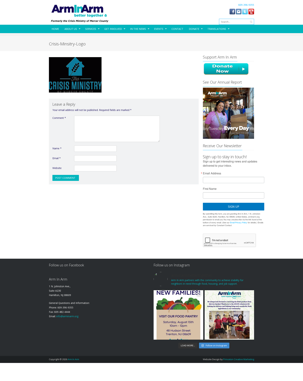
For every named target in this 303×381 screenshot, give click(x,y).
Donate (194, 28)
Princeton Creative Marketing (238, 359)
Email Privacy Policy (238, 222)
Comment (59, 118)
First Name (210, 188)
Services (90, 28)
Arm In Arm (73, 359)
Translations (216, 28)
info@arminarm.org (67, 316)
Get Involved (113, 28)
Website (57, 168)
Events (158, 28)
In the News (138, 28)
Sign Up (233, 207)
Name (57, 148)
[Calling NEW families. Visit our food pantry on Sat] (178, 315)
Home (55, 28)
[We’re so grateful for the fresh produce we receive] (229, 315)
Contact (177, 28)
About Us (71, 28)
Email (56, 158)
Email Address (212, 173)
